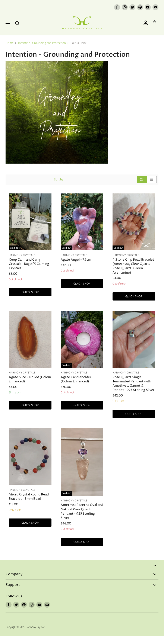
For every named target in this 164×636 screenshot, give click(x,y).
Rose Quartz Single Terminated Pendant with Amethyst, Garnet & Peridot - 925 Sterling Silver (133, 383)
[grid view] (142, 179)
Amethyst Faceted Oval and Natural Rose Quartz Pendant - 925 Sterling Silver (82, 511)
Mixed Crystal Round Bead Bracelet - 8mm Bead (29, 496)
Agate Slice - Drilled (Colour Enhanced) (30, 379)
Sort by (58, 179)
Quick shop (30, 292)
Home (9, 43)
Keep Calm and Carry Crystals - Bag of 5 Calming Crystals (29, 263)
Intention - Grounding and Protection (42, 43)
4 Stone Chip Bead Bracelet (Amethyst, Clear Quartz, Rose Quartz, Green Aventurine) (133, 266)
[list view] (152, 179)
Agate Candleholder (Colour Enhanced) (76, 379)
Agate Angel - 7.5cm (76, 259)
